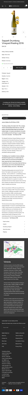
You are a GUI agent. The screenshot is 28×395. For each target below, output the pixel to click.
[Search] (5, 6)
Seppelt (8, 73)
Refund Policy (19, 343)
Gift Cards (4, 343)
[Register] (24, 327)
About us (4, 335)
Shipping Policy (19, 338)
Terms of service (19, 335)
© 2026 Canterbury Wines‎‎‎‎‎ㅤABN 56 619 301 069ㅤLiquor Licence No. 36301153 (16, 383)
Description (5, 114)
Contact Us (4, 338)
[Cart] (25, 6)
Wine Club (4, 341)
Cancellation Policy (20, 341)
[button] (14, 118)
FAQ (3, 346)
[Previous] (2, 36)
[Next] (25, 36)
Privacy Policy (19, 346)
